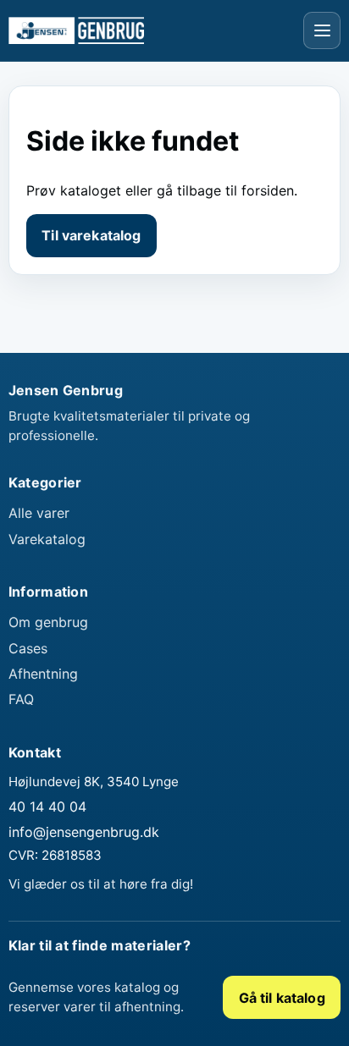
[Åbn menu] (322, 30)
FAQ (21, 699)
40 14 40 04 (47, 806)
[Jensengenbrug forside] (76, 30)
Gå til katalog (282, 997)
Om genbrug (48, 622)
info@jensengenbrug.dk (83, 831)
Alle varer (38, 512)
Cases (27, 648)
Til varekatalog (91, 235)
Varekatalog (47, 539)
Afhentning (43, 673)
